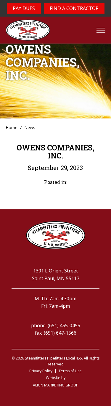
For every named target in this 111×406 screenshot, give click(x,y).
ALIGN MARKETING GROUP (55, 385)
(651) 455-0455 (64, 325)
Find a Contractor (74, 8)
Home (11, 127)
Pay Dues (24, 8)
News (29, 127)
